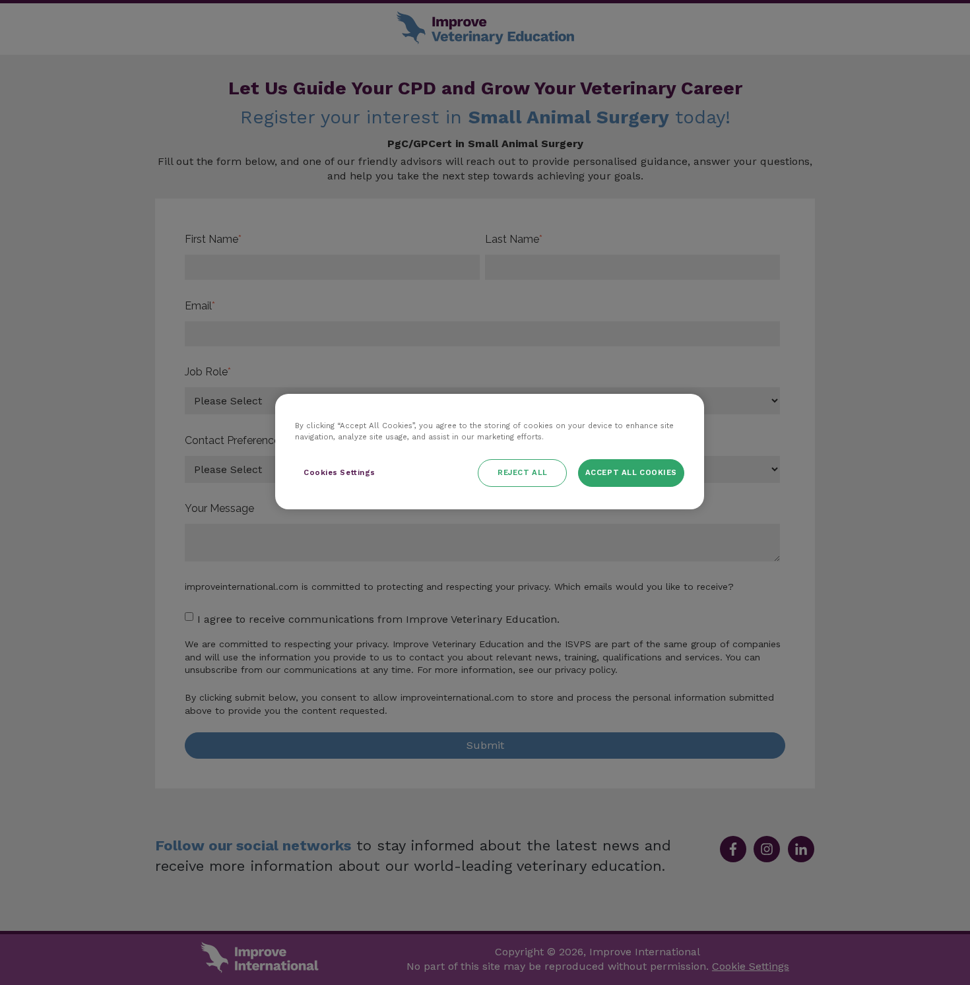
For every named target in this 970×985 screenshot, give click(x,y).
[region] (489, 451)
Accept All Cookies (631, 472)
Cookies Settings (339, 472)
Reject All (523, 472)
